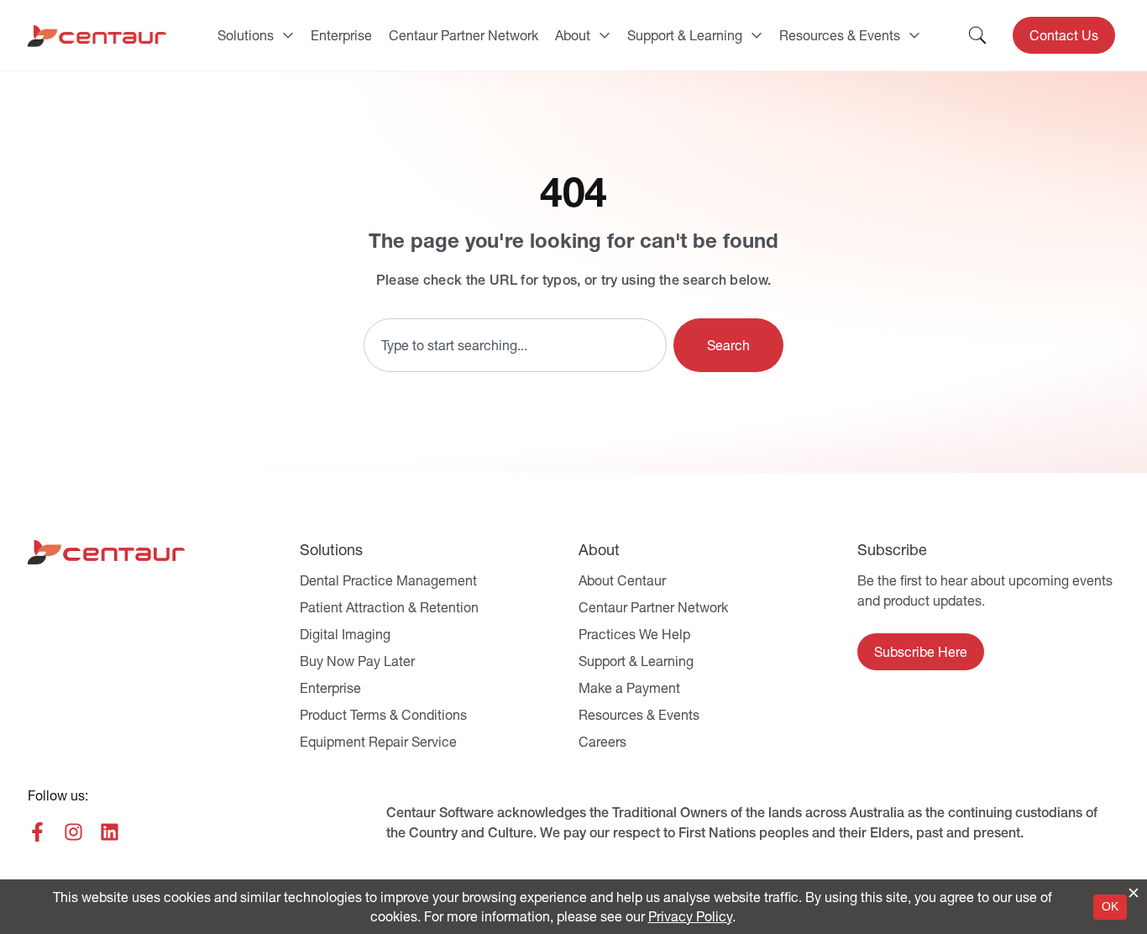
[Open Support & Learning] (756, 35)
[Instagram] (73, 832)
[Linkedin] (109, 832)
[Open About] (604, 35)
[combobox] (515, 345)
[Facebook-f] (37, 832)
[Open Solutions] (288, 35)
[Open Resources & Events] (914, 35)
